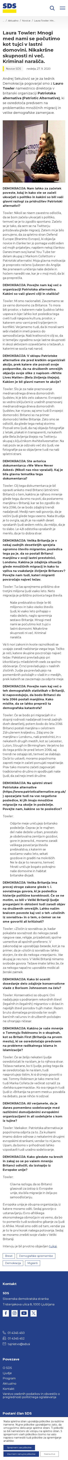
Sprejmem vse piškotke (19, 1447)
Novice (26, 20)
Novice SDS (13, 68)
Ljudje (7, 1373)
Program (9, 1378)
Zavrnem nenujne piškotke (21, 1454)
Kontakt (9, 1389)
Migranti (32, 1263)
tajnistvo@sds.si (19, 1344)
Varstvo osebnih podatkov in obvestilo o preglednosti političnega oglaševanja (31, 1395)
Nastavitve (49, 1454)
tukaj (53, 1246)
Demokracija (13, 1263)
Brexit (9, 1256)
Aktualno (13, 20)
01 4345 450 (16, 1333)
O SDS (7, 1368)
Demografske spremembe (36, 1256)
